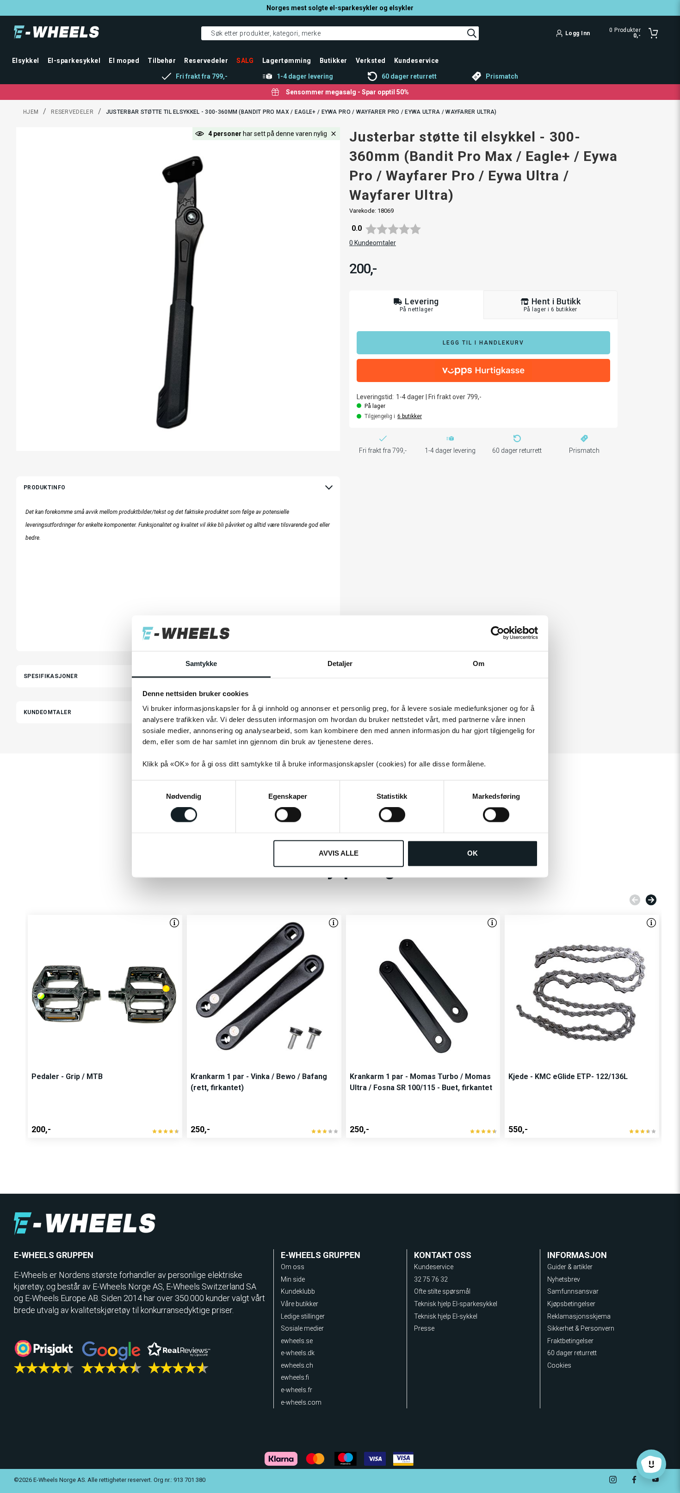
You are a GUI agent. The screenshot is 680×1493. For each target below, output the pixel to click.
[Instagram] (613, 1480)
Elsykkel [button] (25, 60)
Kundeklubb (298, 1291)
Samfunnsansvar (573, 1291)
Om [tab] (478, 663)
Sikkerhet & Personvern (580, 1328)
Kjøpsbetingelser (571, 1304)
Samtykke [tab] (201, 663)
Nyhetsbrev (563, 1279)
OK (472, 853)
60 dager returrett (572, 1353)
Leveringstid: (375, 397)
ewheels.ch (297, 1365)
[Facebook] (634, 1480)
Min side (293, 1279)
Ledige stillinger (303, 1316)
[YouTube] (655, 1480)
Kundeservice (433, 1267)
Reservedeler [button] (206, 60)
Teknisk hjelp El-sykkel (445, 1316)
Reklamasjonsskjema (579, 1316)
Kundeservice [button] (416, 60)
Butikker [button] (333, 60)
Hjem (30, 112)
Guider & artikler (570, 1267)
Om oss (292, 1267)
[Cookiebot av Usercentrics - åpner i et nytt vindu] (497, 633)
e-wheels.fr (296, 1390)
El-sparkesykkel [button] (74, 60)
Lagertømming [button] (286, 60)
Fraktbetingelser (570, 1341)
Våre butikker (299, 1304)
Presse (424, 1328)
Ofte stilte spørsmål (442, 1291)
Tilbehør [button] (162, 60)
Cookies (559, 1365)
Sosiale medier (302, 1328)
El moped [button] (124, 60)
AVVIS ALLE (339, 853)
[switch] (288, 815)
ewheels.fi (295, 1377)
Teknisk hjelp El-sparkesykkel (455, 1304)
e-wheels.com (301, 1402)
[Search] (472, 33)
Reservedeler (72, 112)
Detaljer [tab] (340, 663)
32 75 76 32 (431, 1279)
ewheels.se (297, 1341)
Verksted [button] (371, 60)
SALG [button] (245, 60)
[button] (333, 133)
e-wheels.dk (298, 1353)
